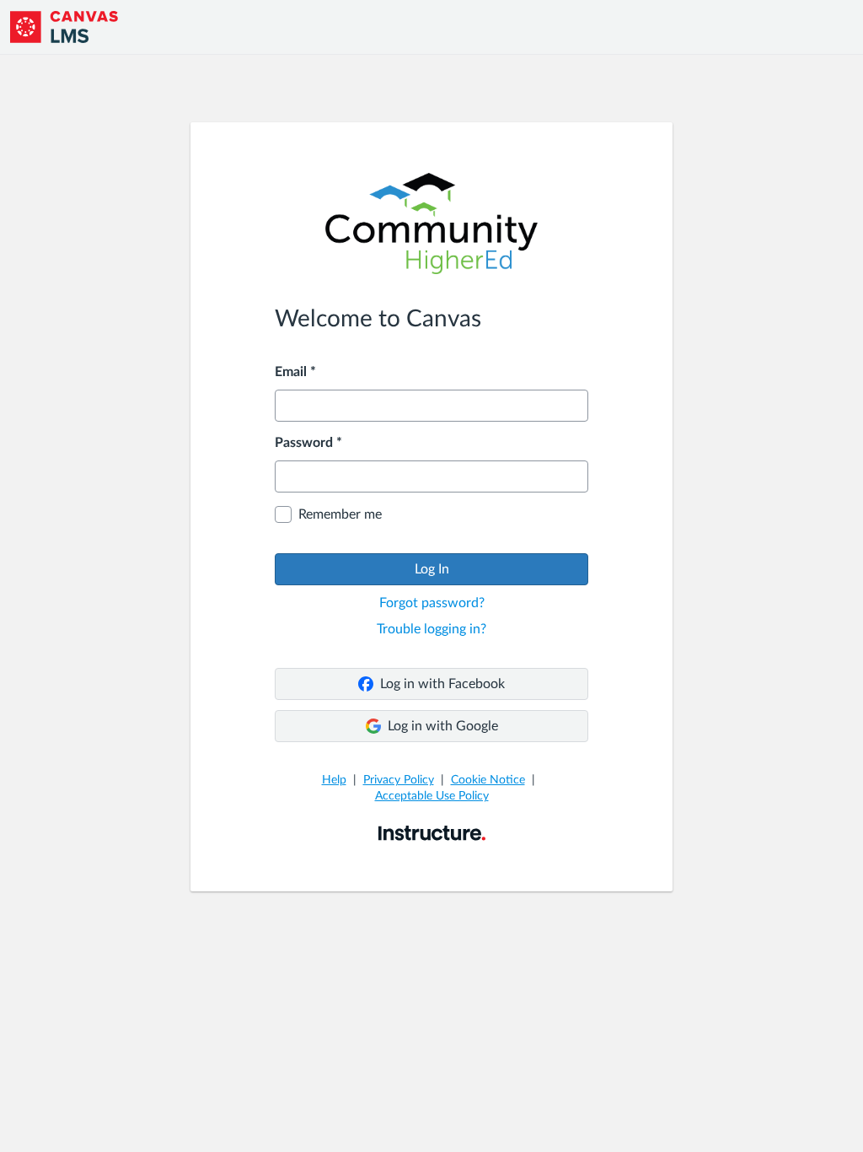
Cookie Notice (488, 780)
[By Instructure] (431, 832)
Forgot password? (432, 603)
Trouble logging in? (431, 629)
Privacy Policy (398, 780)
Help (334, 780)
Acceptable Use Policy (432, 796)
